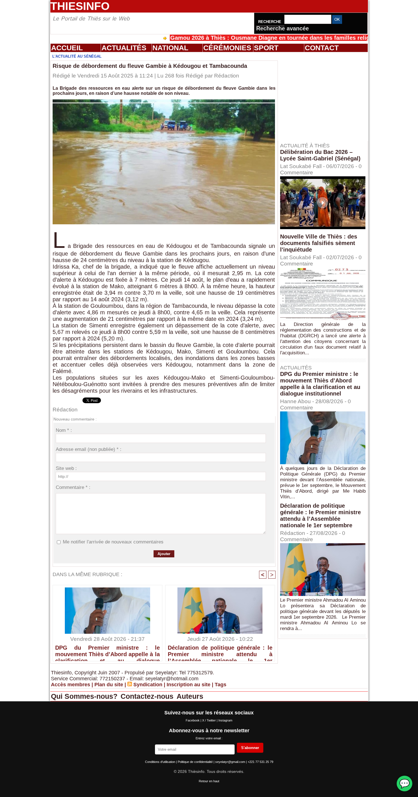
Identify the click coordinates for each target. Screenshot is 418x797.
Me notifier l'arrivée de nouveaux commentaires (113, 542)
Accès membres (70, 684)
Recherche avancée (282, 28)
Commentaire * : (73, 487)
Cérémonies (227, 48)
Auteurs (190, 696)
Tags (220, 684)
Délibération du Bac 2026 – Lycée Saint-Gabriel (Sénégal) (320, 155)
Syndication (147, 684)
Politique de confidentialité (196, 761)
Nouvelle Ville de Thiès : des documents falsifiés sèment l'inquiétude (318, 243)
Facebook (193, 720)
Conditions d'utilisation (160, 761)
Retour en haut (209, 781)
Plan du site (108, 684)
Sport (266, 48)
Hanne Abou (295, 401)
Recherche (270, 22)
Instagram (225, 720)
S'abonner (250, 748)
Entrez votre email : (209, 738)
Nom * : (64, 430)
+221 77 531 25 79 (260, 761)
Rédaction (226, 76)
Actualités (124, 48)
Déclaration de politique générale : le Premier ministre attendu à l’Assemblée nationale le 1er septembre (220, 652)
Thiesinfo (79, 6)
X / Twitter (209, 720)
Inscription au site (188, 684)
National (170, 48)
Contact (322, 48)
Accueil (67, 48)
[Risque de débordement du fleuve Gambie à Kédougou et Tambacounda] (164, 101)
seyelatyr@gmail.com (230, 761)
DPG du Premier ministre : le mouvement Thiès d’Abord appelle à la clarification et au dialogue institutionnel (107, 652)
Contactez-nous (148, 696)
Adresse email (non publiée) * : (88, 449)
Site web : (66, 468)
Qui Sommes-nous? (85, 696)
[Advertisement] (325, 96)
